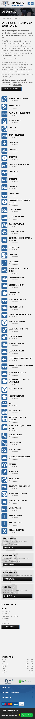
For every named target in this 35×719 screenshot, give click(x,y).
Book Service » (9, 564)
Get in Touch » (9, 596)
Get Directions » (9, 627)
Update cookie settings (7, 712)
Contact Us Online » (10, 89)
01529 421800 (17, 85)
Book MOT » (8, 547)
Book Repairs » (9, 579)
